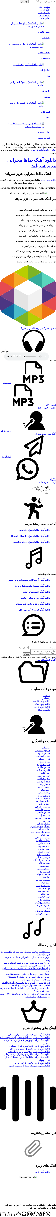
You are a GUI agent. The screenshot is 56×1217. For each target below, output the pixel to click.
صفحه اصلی (44, 7)
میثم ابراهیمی (43, 781)
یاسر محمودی (43, 905)
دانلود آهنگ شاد (42, 704)
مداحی (46, 695)
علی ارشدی (44, 851)
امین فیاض (44, 835)
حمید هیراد (45, 871)
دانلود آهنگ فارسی (40, 150)
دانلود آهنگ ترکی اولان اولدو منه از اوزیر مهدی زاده (25, 1037)
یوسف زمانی (43, 868)
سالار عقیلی (44, 829)
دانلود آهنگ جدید (48, 180)
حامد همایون (44, 843)
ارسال (26, 654)
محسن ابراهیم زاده (40, 832)
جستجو (24, 1)
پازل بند (46, 820)
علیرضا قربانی (43, 913)
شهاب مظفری (43, 840)
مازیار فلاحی (43, 784)
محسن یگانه (44, 767)
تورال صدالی (43, 759)
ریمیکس (46, 698)
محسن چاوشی (42, 753)
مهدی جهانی (44, 888)
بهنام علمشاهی (42, 837)
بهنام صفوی (44, 846)
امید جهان (45, 882)
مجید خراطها (43, 778)
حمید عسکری (43, 764)
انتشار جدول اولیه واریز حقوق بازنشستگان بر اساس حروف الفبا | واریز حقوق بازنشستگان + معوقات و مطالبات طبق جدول (27, 977)
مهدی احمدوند (43, 756)
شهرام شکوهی (42, 911)
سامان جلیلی (43, 823)
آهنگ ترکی (45, 9)
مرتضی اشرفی (42, 806)
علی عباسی (44, 896)
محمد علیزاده (43, 854)
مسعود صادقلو (43, 880)
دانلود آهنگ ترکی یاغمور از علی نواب (32, 1062)
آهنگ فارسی (44, 12)
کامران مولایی (43, 770)
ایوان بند (46, 877)
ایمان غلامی (44, 849)
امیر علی (45, 773)
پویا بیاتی (46, 747)
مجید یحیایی (44, 815)
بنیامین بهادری (43, 801)
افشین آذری (44, 787)
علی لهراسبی (43, 775)
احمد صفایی (44, 891)
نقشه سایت (44, 15)
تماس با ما (45, 18)
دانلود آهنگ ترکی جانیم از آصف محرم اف (30, 1048)
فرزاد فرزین (44, 795)
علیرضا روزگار (43, 902)
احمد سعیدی (44, 866)
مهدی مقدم (44, 761)
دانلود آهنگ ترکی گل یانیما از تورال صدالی (29, 1046)
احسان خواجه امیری (40, 826)
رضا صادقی (44, 792)
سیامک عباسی (43, 885)
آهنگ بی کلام (43, 709)
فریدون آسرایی (42, 818)
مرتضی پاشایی (43, 857)
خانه (54, 150)
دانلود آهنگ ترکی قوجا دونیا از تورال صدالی (29, 1034)
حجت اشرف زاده (41, 860)
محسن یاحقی (43, 812)
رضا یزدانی (44, 804)
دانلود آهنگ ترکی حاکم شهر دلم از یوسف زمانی (27, 1054)
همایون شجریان (42, 750)
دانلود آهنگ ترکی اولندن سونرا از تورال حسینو (28, 1051)
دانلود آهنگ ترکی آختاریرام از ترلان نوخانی (29, 1065)
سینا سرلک (44, 863)
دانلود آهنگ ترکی (42, 706)
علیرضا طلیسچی (41, 798)
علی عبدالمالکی (42, 809)
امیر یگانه (45, 894)
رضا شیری (44, 899)
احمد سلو (45, 790)
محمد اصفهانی (43, 874)
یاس (48, 908)
